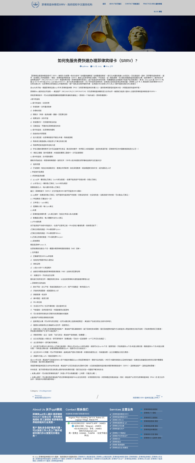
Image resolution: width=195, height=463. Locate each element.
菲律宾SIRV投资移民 (74, 459)
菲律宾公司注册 (144, 459)
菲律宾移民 (133, 457)
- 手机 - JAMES (88, 429)
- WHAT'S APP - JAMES (88, 423)
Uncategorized (45, 391)
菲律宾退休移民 (57, 461)
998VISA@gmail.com (88, 431)
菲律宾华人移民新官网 (86, 457)
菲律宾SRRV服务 (58, 459)
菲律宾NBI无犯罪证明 (102, 459)
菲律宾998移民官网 (103, 457)
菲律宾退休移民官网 (120, 457)
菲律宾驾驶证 (88, 459)
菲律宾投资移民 (145, 457)
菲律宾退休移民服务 (43, 459)
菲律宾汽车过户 (118, 459)
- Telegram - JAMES (88, 426)
